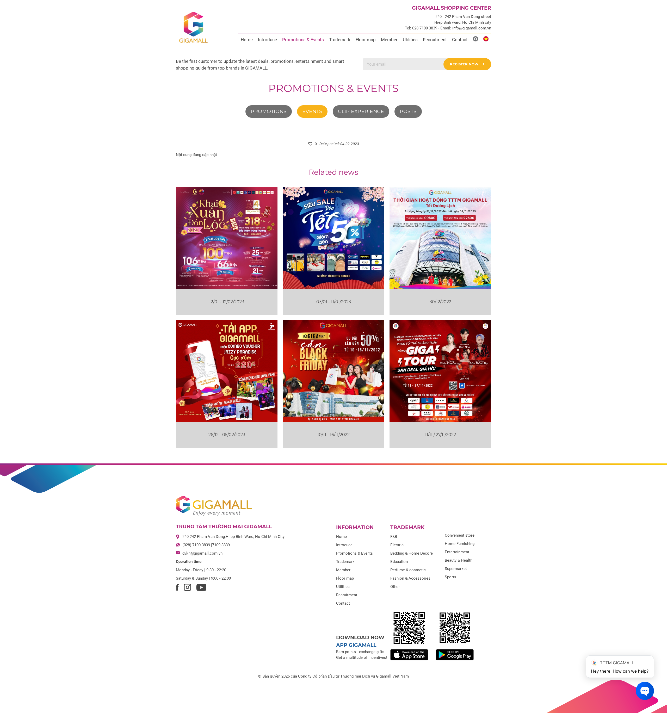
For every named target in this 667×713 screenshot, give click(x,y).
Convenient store (459, 535)
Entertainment (457, 552)
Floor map (366, 39)
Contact (460, 39)
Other (395, 586)
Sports (450, 577)
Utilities (410, 39)
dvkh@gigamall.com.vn (202, 553)
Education (399, 561)
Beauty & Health (458, 560)
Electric (397, 545)
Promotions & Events (303, 39)
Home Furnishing (459, 543)
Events (312, 111)
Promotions (269, 111)
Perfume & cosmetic (408, 570)
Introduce (267, 39)
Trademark (339, 39)
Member (389, 39)
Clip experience (361, 111)
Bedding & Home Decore (411, 553)
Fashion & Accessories (410, 578)
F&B (393, 536)
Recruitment (435, 39)
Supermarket (456, 568)
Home (247, 39)
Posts (408, 111)
